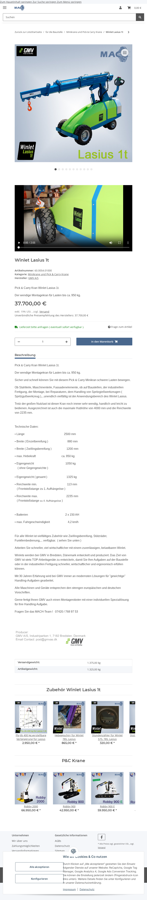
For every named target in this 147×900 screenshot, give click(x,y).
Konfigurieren (39, 878)
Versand (44, 311)
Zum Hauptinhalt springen (16, 2)
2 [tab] (59, 169)
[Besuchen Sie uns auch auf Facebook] (101, 837)
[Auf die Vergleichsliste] (125, 53)
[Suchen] (140, 17)
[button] (120, 7)
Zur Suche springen (45, 2)
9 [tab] (84, 169)
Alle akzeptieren (39, 866)
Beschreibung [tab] (25, 355)
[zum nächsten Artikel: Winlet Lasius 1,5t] (128, 32)
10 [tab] (88, 169)
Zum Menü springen (69, 2)
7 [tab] (77, 169)
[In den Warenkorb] (17, 42)
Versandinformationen (25, 850)
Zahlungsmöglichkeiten (26, 846)
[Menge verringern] (19, 342)
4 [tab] (66, 169)
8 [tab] (81, 169)
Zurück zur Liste (23, 32)
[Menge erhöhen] (66, 342)
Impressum (69, 889)
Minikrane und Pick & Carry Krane (48, 274)
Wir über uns (20, 841)
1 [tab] (55, 169)
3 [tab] (63, 169)
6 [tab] (73, 169)
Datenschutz (87, 889)
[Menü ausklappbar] (4, 6)
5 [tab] (70, 169)
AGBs (58, 841)
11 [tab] (91, 169)
